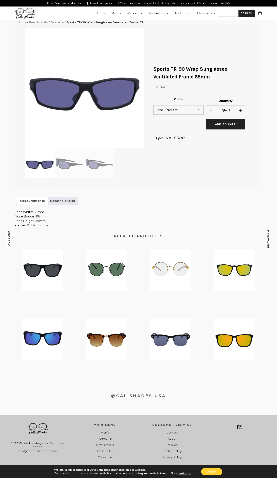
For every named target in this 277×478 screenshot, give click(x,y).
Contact (172, 432)
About (172, 438)
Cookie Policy (172, 451)
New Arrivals (157, 13)
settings (184, 473)
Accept (211, 472)
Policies (172, 444)
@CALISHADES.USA (138, 395)
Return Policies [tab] (62, 201)
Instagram (268, 239)
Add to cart (225, 124)
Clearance (105, 457)
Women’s (134, 13)
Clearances (206, 13)
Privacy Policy (172, 457)
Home (101, 13)
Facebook (8, 239)
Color (178, 99)
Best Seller (183, 13)
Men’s (116, 13)
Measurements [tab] (32, 201)
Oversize (57, 22)
